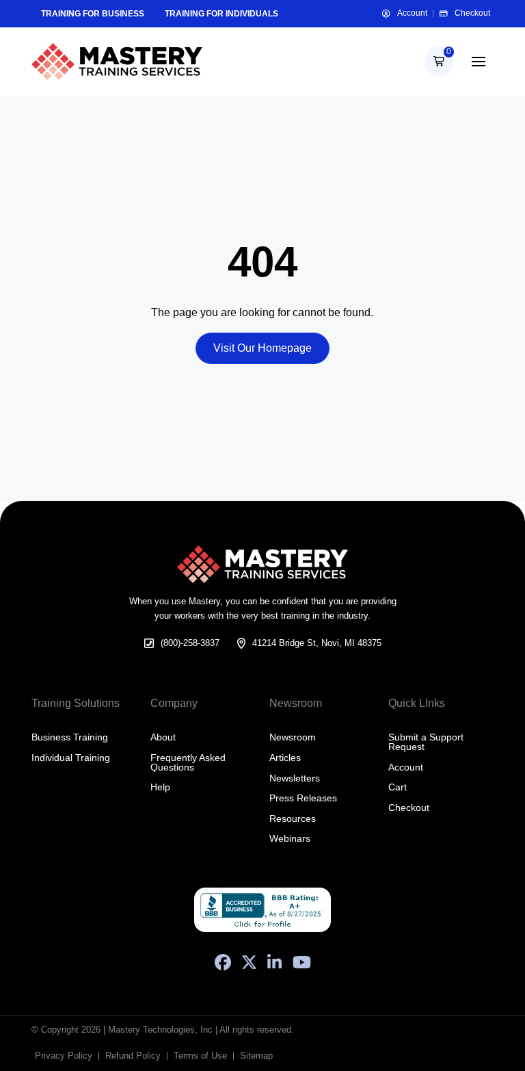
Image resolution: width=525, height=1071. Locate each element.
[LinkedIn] (274, 962)
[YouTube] (302, 962)
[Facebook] (223, 962)
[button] (439, 61)
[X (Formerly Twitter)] (249, 962)
